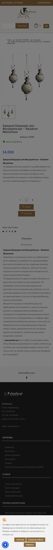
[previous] (5, 96)
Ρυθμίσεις (30, 545)
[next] (47, 96)
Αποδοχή (20, 540)
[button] (5, 544)
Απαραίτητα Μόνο (35, 540)
